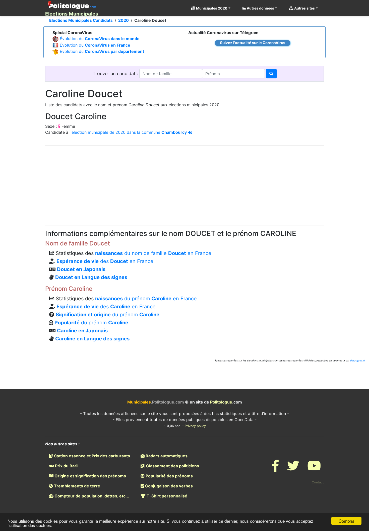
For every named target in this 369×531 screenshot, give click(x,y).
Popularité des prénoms (169, 475)
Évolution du (100, 38)
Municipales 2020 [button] (211, 8)
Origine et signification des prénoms (89, 475)
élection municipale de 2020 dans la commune (129, 132)
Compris (346, 521)
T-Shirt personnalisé (166, 495)
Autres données (260, 8)
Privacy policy (195, 426)
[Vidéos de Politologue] (314, 469)
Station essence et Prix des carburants (91, 455)
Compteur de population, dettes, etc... (91, 495)
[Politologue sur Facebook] (275, 469)
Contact (318, 482)
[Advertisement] (184, 185)
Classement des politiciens (172, 465)
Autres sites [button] (304, 8)
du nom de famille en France (153, 253)
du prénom (107, 315)
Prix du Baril (66, 465)
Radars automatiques (166, 455)
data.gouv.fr (357, 360)
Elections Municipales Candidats (81, 20)
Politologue (221, 402)
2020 (123, 20)
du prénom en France (146, 299)
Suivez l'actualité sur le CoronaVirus (252, 42)
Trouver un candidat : (116, 73)
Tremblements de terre (76, 485)
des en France (104, 261)
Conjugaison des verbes (168, 485)
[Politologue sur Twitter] (293, 469)
